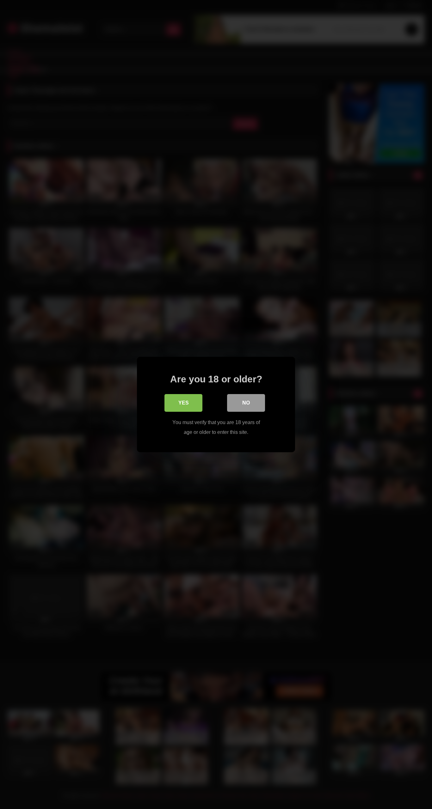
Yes (183, 402)
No (246, 402)
